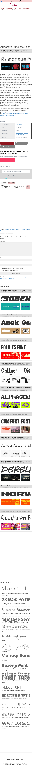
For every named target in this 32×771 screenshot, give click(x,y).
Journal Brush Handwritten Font (8, 437)
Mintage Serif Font (16, 619)
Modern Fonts (23, 340)
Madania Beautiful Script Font (16, 627)
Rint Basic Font (16, 723)
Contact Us (5, 763)
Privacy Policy (25, 763)
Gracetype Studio (19, 461)
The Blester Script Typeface (14, 636)
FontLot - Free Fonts (16, 759)
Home (2, 8)
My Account (15, 1)
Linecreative (22, 290)
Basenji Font (15, 665)
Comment (2, 241)
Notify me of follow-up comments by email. (12, 268)
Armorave (6, 229)
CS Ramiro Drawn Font (16, 600)
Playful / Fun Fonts (23, 487)
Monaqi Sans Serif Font (16, 656)
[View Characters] (28, 187)
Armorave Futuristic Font (6, 50)
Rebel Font (11, 687)
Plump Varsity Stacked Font (16, 676)
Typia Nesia (16, 50)
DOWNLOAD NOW (7, 160)
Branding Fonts (8, 291)
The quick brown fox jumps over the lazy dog (15, 187)
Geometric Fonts (16, 340)
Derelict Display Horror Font (7, 461)
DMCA (18, 763)
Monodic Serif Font (16, 589)
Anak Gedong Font (5, 314)
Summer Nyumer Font (16, 610)
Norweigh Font (4, 485)
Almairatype (11, 339)
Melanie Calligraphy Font (16, 646)
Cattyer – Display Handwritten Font (9, 363)
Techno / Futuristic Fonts (24, 8)
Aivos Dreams (12, 510)
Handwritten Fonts (16, 316)
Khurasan (13, 314)
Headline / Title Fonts (26, 316)
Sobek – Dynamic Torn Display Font (9, 290)
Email (2, 263)
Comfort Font (4, 413)
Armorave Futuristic (14, 229)
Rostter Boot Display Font (16, 695)
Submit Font (25, 764)
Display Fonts (8, 51)
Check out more (22, 143)
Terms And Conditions (9, 764)
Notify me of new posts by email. (10, 270)
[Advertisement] (16, 27)
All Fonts (18, 764)
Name (2, 258)
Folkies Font (4, 339)
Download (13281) (8, 143)
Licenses (12, 763)
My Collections (24, 1)
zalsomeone (21, 363)
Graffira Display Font (16, 714)
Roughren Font (4, 510)
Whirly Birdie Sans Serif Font (16, 704)
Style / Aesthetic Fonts (11, 8)
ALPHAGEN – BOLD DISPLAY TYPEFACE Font (11, 387)
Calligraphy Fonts (17, 291)
